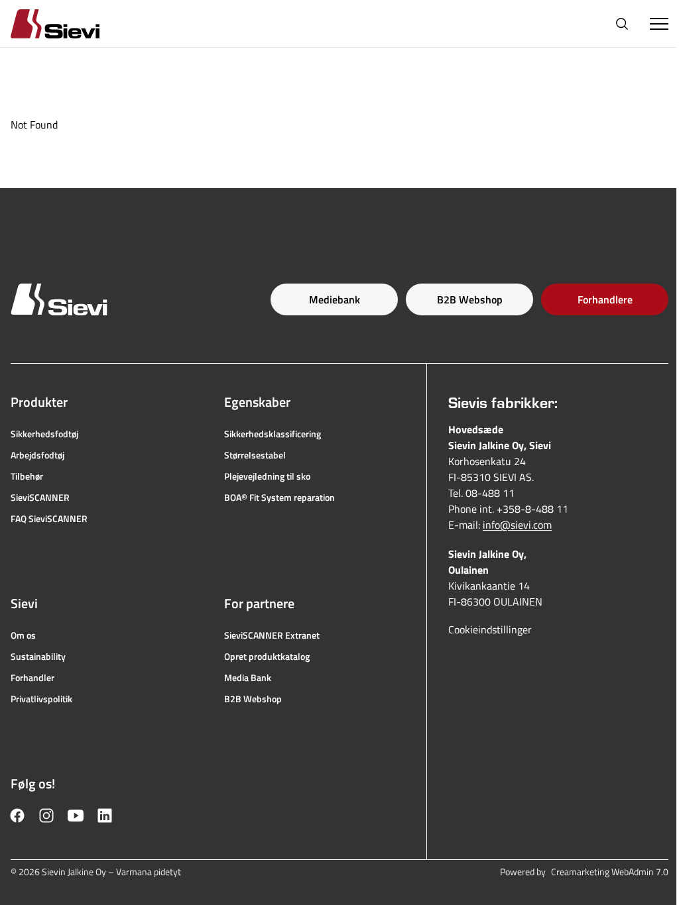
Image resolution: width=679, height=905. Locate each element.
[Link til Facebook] (17, 815)
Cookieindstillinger (490, 629)
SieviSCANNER (40, 497)
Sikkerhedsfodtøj (44, 434)
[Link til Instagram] (46, 815)
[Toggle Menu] (659, 23)
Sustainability (38, 656)
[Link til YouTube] (75, 815)
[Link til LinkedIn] (104, 815)
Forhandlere (605, 299)
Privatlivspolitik (41, 699)
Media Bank (247, 677)
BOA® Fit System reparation (279, 497)
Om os (23, 635)
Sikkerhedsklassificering (272, 434)
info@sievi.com (517, 525)
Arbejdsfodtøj (37, 455)
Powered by (584, 871)
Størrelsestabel (255, 455)
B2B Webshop (470, 299)
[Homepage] (71, 23)
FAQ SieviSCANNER (49, 518)
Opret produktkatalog (267, 656)
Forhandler (32, 677)
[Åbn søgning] (622, 23)
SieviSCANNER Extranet (272, 635)
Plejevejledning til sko (267, 476)
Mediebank (334, 299)
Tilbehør (27, 476)
